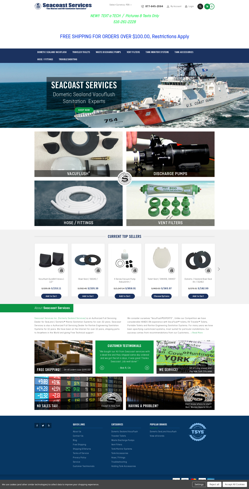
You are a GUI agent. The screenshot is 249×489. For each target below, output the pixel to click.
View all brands (157, 436)
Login (191, 6)
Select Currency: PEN (120, 5)
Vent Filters (133, 52)
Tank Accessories (184, 52)
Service (76, 462)
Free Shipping (79, 444)
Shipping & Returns (82, 449)
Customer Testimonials (84, 466)
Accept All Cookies (235, 484)
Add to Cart (51, 296)
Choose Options (161, 296)
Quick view (51, 260)
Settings (199, 484)
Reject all (214, 484)
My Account (176, 6)
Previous (31, 269)
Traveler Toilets (81, 52)
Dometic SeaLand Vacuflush (163, 431)
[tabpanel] (124, 95)
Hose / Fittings (45, 59)
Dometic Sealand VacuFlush (52, 52)
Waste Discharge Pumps (108, 52)
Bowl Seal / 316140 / (88, 279)
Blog (75, 440)
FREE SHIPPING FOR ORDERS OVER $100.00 (105, 37)
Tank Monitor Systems (157, 52)
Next (219, 269)
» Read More (197, 332)
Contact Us (78, 436)
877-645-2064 (154, 6)
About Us (77, 431)
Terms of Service (81, 453)
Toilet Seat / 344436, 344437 (161, 279)
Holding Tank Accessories (123, 466)
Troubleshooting (68, 59)
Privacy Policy (79, 457)
